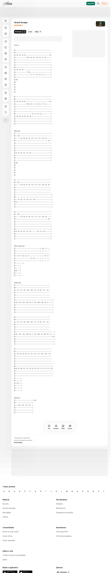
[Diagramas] (5, 73)
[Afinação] (5, 59)
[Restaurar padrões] (6, 120)
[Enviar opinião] (5, 106)
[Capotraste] (5, 53)
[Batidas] (5, 84)
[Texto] (5, 79)
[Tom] (5, 47)
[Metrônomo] (5, 98)
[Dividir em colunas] (5, 33)
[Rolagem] (5, 27)
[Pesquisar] (98, 3)
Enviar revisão (18, 442)
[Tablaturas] (5, 67)
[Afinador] (5, 92)
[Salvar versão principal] (24, 31)
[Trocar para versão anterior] (5, 112)
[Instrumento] (5, 41)
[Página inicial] (7, 3)
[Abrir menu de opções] (6, 21)
